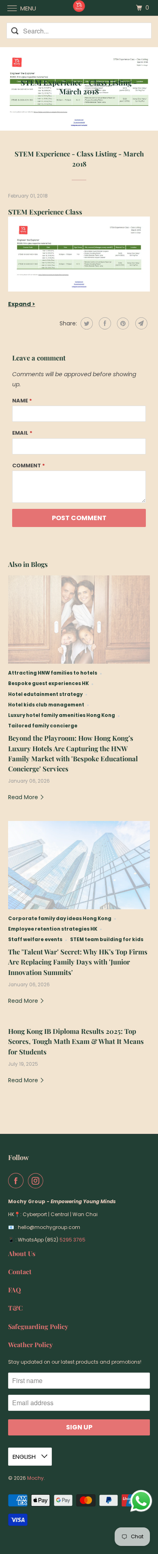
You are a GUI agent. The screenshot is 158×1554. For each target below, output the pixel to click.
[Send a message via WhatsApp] (141, 1501)
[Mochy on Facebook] (17, 1180)
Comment (28, 465)
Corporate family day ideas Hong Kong (59, 918)
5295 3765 (72, 1239)
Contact (20, 1271)
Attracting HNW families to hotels (52, 673)
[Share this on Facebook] (104, 323)
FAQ (14, 1289)
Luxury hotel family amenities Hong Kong (61, 715)
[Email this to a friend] (140, 323)
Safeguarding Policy (38, 1326)
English (25, 1456)
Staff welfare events (35, 939)
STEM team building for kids (106, 939)
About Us (21, 1253)
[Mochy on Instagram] (37, 1180)
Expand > (21, 304)
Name (22, 400)
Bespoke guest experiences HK (48, 683)
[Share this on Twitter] (86, 323)
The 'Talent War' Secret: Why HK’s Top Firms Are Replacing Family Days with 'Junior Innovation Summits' (77, 961)
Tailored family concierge (42, 726)
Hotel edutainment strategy (45, 694)
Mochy (35, 1478)
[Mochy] (79, 8)
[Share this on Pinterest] (122, 323)
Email (22, 433)
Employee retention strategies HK (52, 929)
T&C (15, 1308)
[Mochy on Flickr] (49, 1180)
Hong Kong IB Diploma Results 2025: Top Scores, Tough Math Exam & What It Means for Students (76, 1041)
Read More (24, 797)
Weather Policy (30, 1344)
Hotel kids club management (46, 705)
